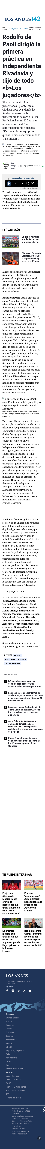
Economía (10, 1025)
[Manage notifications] (39, 1138)
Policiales (10, 1032)
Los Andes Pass (12, 1076)
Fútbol (17, 655)
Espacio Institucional (14, 1069)
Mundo (9, 1043)
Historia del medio (13, 1098)
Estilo (8, 1054)
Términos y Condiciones (16, 1087)
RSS (7, 1094)
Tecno (8, 1061)
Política (9, 1021)
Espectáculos (11, 1039)
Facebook (7, 990)
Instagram (12, 990)
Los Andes (4, 28)
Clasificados (11, 1083)
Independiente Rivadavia (15, 659)
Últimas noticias (12, 1018)
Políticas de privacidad (15, 1090)
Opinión (9, 1047)
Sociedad (10, 1029)
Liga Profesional (12, 663)
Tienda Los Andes (13, 1079)
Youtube (30, 990)
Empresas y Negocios (15, 1050)
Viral (7, 1065)
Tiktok (18, 990)
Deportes (14, 28)
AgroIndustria (11, 1058)
